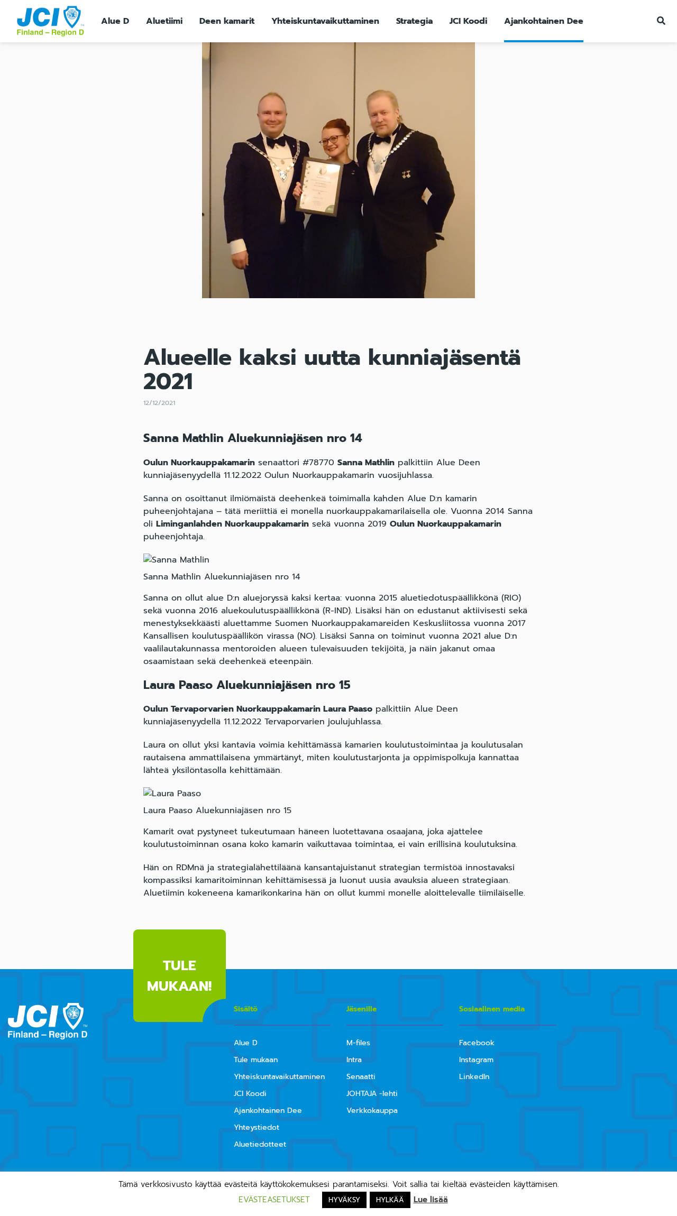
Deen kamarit (226, 21)
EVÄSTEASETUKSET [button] (274, 1199)
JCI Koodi (468, 21)
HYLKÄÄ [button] (390, 1200)
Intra (354, 1059)
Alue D (115, 21)
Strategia (414, 21)
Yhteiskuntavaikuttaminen (325, 21)
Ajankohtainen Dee (543, 21)
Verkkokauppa (372, 1110)
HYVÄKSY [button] (344, 1200)
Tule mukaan (256, 1059)
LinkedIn (474, 1076)
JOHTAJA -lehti (372, 1093)
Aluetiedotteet (260, 1144)
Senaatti (361, 1076)
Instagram (476, 1059)
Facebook (477, 1042)
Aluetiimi (164, 21)
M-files (358, 1042)
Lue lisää (431, 1199)
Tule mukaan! (179, 976)
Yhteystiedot (256, 1127)
